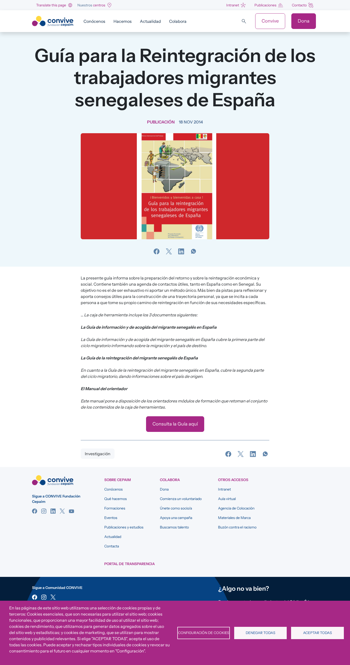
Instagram (43, 511)
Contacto (299, 5)
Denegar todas (260, 633)
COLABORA (170, 479)
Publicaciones (265, 5)
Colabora (178, 21)
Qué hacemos (115, 498)
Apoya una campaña (176, 517)
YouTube (71, 511)
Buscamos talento (174, 527)
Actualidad (150, 21)
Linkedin (53, 511)
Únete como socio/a (176, 508)
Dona (304, 21)
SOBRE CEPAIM (117, 479)
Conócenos (94, 21)
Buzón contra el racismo (237, 527)
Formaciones (114, 508)
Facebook (34, 511)
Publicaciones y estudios (123, 527)
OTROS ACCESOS (233, 479)
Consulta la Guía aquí (175, 424)
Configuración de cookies (203, 633)
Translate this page (51, 5)
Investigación (97, 453)
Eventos (110, 517)
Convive (270, 21)
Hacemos (123, 21)
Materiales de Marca (234, 517)
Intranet (232, 5)
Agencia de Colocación (236, 508)
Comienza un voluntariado (181, 498)
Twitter (62, 511)
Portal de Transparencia (129, 564)
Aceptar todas (317, 633)
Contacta (111, 546)
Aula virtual (227, 498)
